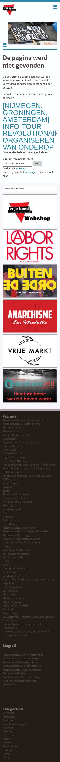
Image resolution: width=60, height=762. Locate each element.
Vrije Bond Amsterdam (16, 550)
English (7, 490)
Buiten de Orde (12, 427)
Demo (6, 754)
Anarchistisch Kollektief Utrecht (22, 666)
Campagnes (9, 439)
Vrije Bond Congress (15, 724)
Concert (7, 731)
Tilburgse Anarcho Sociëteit (19, 681)
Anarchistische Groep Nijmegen (22, 669)
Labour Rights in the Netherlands (22, 624)
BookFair (8, 720)
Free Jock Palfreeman (15, 461)
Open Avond (10, 620)
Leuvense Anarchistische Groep (21, 539)
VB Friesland (10, 591)
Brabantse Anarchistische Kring (21, 677)
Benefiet (8, 728)
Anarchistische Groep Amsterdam (23, 655)
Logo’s (6, 565)
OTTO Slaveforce (13, 472)
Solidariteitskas (12, 576)
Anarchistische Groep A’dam (19, 527)
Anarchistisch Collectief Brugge (22, 424)
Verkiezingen (10, 483)
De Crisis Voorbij (13, 453)
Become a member (14, 498)
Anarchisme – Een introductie (20, 442)
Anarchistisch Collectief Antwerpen (24, 420)
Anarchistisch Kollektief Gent (20, 662)
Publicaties (9, 572)
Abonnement (10, 431)
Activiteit (8, 713)
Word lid (8, 609)
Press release (10, 746)
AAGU (6, 520)
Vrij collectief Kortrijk (16, 605)
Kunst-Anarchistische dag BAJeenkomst (26, 468)
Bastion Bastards (12, 446)
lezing (6, 739)
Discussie (8, 735)
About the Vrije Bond (15, 494)
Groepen (8, 516)
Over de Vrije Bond (14, 568)
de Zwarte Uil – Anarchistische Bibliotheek (28, 616)
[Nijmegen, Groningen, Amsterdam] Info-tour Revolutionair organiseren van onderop (31, 126)
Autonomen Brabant (15, 673)
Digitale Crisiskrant (14, 457)
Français (7, 546)
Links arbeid (10, 628)
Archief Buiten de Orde (16, 435)
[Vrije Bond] (9, 14)
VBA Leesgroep (12, 602)
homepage (29, 172)
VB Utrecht (9, 594)
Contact (7, 487)
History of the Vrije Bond (17, 501)
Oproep (7, 750)
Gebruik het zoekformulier (19, 158)
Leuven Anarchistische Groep (20, 658)
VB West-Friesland (14, 598)
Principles (9, 505)
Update (7, 757)
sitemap (21, 168)
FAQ (5, 513)
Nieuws (7, 742)
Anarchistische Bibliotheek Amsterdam (26, 531)
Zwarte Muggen (12, 613)
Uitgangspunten (12, 587)
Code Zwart (9, 450)
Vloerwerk (9, 684)
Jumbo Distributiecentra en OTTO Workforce (29, 464)
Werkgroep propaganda (16, 553)
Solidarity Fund (12, 509)
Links (6, 561)
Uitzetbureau (10, 524)
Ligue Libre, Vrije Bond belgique (22, 542)
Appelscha (9, 716)
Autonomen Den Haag (16, 535)
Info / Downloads (13, 557)
